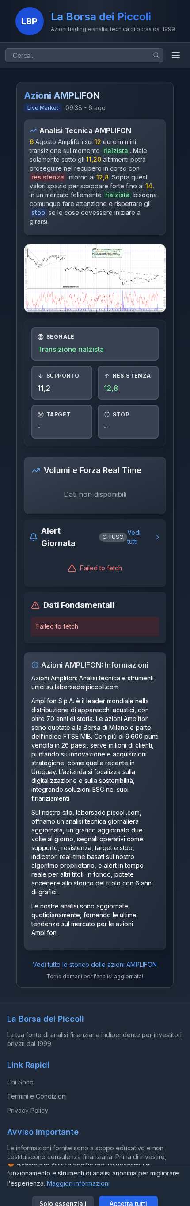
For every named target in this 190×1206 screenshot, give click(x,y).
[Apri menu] (176, 55)
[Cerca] (156, 55)
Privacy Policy (27, 1110)
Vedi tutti (134, 537)
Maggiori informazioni (78, 1183)
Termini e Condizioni (37, 1096)
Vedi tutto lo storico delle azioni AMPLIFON (95, 964)
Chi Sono (20, 1082)
